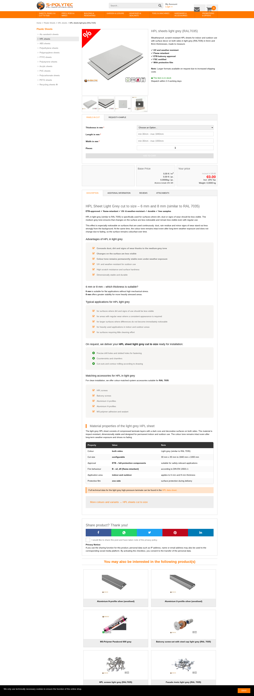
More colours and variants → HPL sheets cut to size (119, 502)
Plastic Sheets (49, 23)
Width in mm (92, 141)
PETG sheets (46, 80)
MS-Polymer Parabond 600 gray (115, 641)
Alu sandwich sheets (49, 34)
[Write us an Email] (202, 7)
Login (169, 6)
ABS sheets (45, 43)
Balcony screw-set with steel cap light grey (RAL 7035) (183, 641)
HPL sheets (62, 23)
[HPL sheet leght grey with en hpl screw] (106, 104)
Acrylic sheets (46, 66)
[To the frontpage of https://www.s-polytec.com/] (55, 5)
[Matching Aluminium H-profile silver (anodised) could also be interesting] (115, 584)
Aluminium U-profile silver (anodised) (183, 601)
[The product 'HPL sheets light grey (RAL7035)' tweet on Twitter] (149, 532)
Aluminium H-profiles (106, 406)
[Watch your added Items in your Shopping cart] (213, 7)
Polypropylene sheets (50, 52)
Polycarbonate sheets (50, 75)
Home (39, 23)
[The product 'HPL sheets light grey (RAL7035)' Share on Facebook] (98, 532)
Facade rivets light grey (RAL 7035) (183, 682)
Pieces (89, 148)
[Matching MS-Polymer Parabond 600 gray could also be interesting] (115, 624)
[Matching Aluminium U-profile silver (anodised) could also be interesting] (183, 584)
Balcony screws (104, 396)
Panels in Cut (93, 117)
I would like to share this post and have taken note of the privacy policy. (125, 540)
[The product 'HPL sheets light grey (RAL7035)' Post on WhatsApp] (124, 532)
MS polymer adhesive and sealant (112, 411)
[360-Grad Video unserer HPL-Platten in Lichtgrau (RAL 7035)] (139, 104)
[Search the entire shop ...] (160, 7)
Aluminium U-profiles (106, 401)
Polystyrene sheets (48, 62)
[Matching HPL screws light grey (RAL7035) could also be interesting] (115, 665)
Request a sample (117, 117)
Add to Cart (149, 156)
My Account (171, 4)
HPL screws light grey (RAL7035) (115, 682)
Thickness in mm (94, 127)
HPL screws (102, 390)
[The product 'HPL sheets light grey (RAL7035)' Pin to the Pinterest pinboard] (175, 532)
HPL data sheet (169, 490)
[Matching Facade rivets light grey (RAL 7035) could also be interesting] (183, 665)
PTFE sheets (46, 57)
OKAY (244, 691)
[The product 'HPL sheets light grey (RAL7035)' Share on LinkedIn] (201, 532)
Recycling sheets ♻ (49, 84)
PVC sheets (45, 71)
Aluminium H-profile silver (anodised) (115, 601)
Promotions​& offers (203, 14)
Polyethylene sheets (49, 48)
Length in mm (93, 134)
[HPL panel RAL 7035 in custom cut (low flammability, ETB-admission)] (123, 104)
